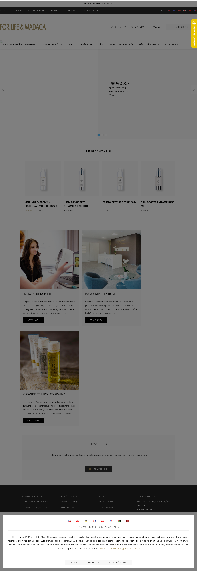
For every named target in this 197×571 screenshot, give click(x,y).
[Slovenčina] (77, 520)
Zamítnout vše (94, 562)
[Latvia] (127, 520)
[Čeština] (69, 520)
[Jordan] (119, 520)
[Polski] (102, 520)
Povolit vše (74, 562)
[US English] (111, 520)
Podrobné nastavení (118, 562)
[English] (94, 520)
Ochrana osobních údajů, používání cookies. (120, 548)
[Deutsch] (86, 520)
